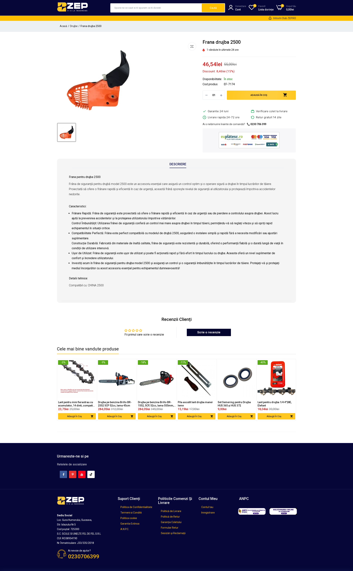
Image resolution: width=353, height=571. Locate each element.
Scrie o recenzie (208, 332)
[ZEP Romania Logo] (72, 7)
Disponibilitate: (212, 79)
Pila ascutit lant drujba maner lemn (195, 404)
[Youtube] (81, 474)
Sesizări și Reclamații (173, 533)
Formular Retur (169, 527)
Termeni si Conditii (131, 512)
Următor (286, 390)
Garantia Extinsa (129, 523)
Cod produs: (210, 84)
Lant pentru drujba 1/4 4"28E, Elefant (275, 404)
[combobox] (156, 8)
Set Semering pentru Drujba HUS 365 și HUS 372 (234, 404)
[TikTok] (91, 474)
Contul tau (207, 507)
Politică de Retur (170, 516)
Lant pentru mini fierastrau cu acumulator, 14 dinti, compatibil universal (77, 404)
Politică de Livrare (171, 511)
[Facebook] (63, 474)
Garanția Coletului (171, 522)
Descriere (178, 164)
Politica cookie (128, 518)
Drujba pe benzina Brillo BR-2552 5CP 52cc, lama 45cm (115, 404)
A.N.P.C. (124, 529)
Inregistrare (208, 512)
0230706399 (83, 556)
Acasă (63, 26)
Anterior (66, 390)
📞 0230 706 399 (256, 124)
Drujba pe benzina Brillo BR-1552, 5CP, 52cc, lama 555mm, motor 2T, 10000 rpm (156, 404)
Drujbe (74, 26)
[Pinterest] (72, 474)
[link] (92, 363)
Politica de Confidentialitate (136, 507)
